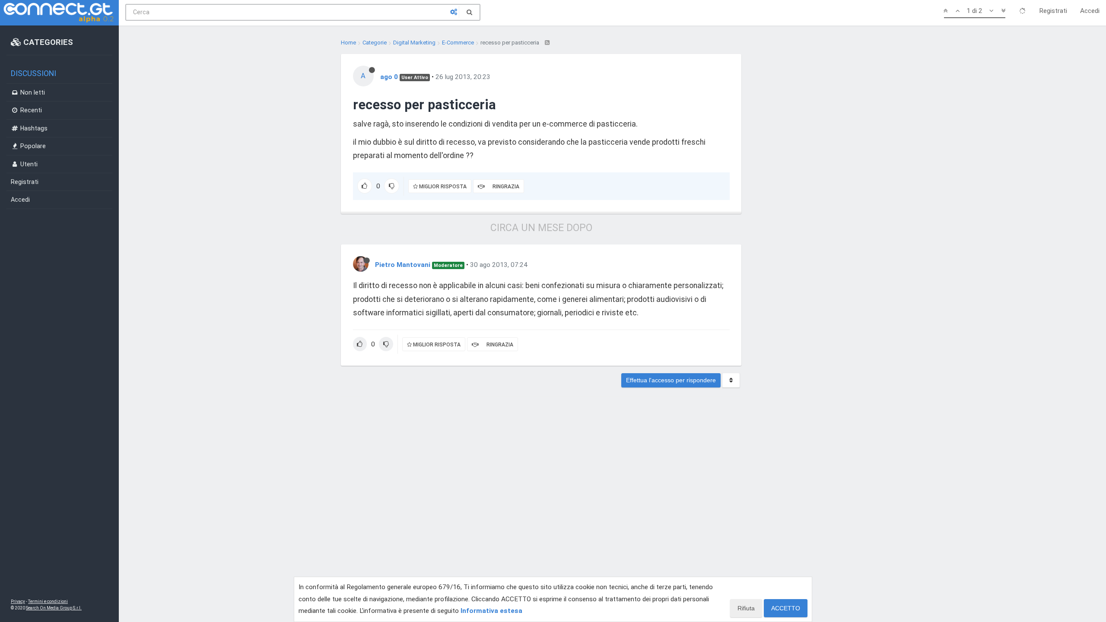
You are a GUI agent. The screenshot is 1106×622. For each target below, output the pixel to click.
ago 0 (389, 77)
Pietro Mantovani (402, 265)
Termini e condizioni (48, 601)
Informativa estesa (491, 611)
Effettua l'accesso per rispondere (671, 380)
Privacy (18, 601)
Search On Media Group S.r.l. (54, 608)
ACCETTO (785, 608)
